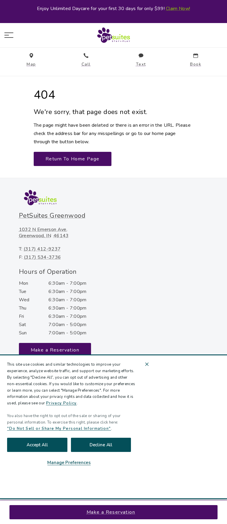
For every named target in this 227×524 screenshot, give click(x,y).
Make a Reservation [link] (111, 512)
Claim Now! (178, 8)
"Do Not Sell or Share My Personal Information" (59, 428)
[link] (113, 35)
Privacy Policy (61, 403)
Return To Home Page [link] (73, 159)
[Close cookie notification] (146, 364)
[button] (8, 35)
